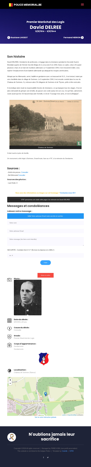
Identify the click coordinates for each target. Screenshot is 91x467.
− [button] (10, 383)
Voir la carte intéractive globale (45, 417)
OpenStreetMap (72, 415)
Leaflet (64, 415)
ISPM (71, 451)
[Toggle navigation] (82, 5)
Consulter (24, 172)
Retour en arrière (45, 275)
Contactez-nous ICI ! (68, 193)
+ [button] (10, 380)
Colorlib (64, 451)
